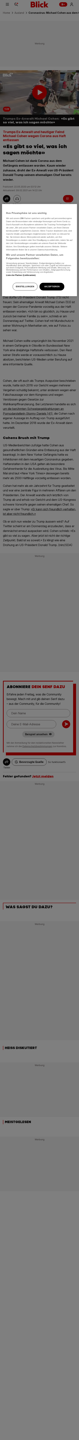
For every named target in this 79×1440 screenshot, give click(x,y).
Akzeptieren (52, 286)
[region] (39, 250)
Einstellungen (25, 286)
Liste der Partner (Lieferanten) (21, 275)
